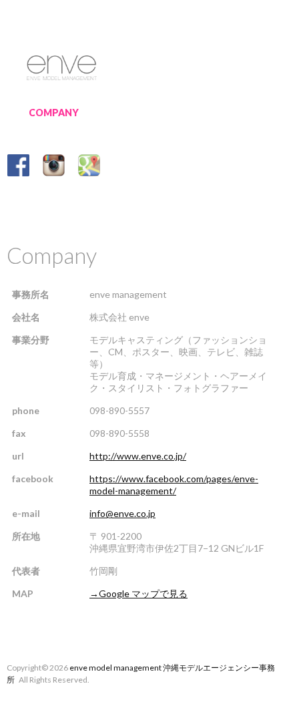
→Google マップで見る (138, 593)
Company (54, 112)
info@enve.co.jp (122, 513)
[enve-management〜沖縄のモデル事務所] (62, 65)
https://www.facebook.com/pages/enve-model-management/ (173, 484)
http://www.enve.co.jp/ (137, 456)
